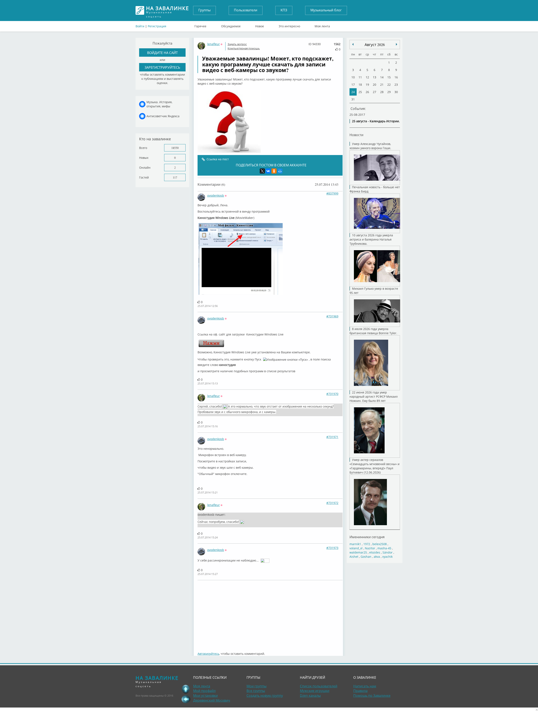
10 (353, 77)
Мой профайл (204, 690)
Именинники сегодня (367, 537)
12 (367, 77)
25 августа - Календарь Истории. (376, 121)
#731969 (332, 316)
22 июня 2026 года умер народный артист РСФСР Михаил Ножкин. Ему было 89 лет (373, 396)
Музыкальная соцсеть (167, 10)
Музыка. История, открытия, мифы (159, 104)
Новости (356, 135)
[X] (262, 171)
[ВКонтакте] (268, 171)
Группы (204, 10)
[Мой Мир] (279, 171)
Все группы (256, 690)
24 (353, 92)
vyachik (387, 557)
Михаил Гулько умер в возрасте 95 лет (373, 291)
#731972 (332, 503)
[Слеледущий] (353, 44)
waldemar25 (358, 552)
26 (367, 92)
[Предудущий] (396, 44)
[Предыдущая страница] (186, 699)
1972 (366, 544)
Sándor (387, 552)
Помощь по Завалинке (371, 695)
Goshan (366, 557)
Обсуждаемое (231, 25)
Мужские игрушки (314, 690)
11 (360, 77)
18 (360, 85)
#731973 (332, 548)
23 (396, 85)
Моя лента (322, 25)
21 (382, 85)
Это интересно (289, 25)
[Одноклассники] (274, 171)
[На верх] (186, 689)
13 (374, 77)
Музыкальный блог (326, 10)
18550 (175, 148)
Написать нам (364, 686)
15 (389, 77)
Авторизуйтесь (208, 654)
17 (353, 85)
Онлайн (144, 168)
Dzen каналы (310, 695)
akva (377, 557)
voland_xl (356, 548)
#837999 (332, 193)
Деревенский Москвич (211, 700)
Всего (143, 148)
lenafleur (213, 44)
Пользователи (245, 10)
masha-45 (384, 548)
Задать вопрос (237, 44)
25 (360, 92)
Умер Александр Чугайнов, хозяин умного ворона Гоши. (370, 146)
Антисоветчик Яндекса (162, 116)
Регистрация (157, 26)
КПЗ (284, 10)
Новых (143, 158)
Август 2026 (375, 44)
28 (382, 92)
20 (374, 85)
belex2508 (379, 544)
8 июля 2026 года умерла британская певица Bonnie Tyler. (373, 331)
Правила (360, 690)
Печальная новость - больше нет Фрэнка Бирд (374, 189)
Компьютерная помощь (244, 48)
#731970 (332, 394)
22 (389, 85)
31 (353, 99)
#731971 (332, 437)
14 (382, 77)
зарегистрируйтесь (162, 67)
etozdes (374, 552)
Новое (259, 25)
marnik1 (355, 544)
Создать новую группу (265, 695)
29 (389, 92)
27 (374, 92)
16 (396, 77)
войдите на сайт (162, 52)
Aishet (353, 557)
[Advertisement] (270, 613)
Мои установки (205, 695)
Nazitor (370, 548)
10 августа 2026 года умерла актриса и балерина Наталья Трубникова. (371, 239)
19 (367, 85)
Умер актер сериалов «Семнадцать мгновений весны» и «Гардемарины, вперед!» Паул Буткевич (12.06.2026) (374, 466)
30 (396, 92)
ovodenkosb (215, 195)
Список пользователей (318, 686)
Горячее (200, 25)
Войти (140, 26)
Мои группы (256, 686)
